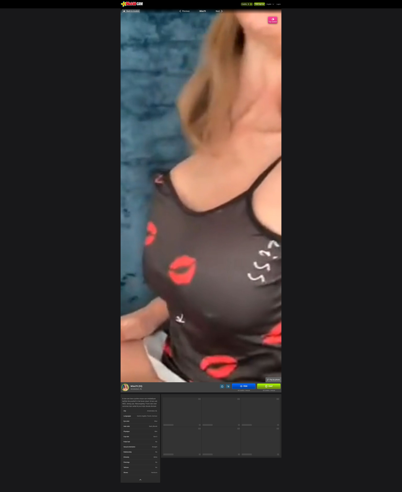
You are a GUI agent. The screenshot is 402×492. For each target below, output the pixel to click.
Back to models (132, 11)
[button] (270, 4)
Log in (279, 4)
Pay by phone (275, 380)
